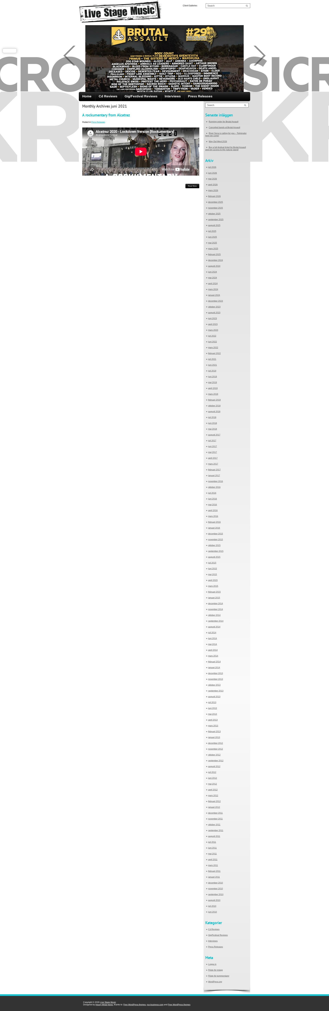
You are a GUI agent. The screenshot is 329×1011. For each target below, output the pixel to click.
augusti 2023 (214, 312)
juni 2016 (212, 499)
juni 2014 (212, 638)
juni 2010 (212, 912)
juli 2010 (212, 906)
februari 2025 (214, 254)
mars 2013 (213, 726)
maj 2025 (212, 243)
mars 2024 (213, 289)
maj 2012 (212, 784)
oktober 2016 (214, 487)
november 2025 (215, 208)
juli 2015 (212, 563)
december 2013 (215, 673)
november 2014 (215, 609)
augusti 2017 (214, 435)
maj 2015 (212, 574)
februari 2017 (214, 470)
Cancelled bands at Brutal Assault (224, 127)
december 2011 (215, 813)
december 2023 (215, 301)
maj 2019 (212, 382)
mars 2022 (213, 347)
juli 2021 (212, 359)
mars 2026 (213, 190)
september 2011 (215, 830)
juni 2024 (212, 272)
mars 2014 (213, 656)
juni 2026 (212, 173)
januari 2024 (214, 295)
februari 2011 (214, 871)
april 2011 (212, 859)
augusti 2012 (214, 766)
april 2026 (213, 184)
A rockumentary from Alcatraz (106, 115)
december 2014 (215, 603)
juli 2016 (212, 493)
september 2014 (215, 621)
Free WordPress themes (134, 1004)
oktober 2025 (214, 214)
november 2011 (215, 819)
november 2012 (215, 749)
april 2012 (213, 790)
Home (87, 96)
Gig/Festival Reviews (141, 96)
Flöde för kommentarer (218, 976)
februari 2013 (214, 731)
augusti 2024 (214, 266)
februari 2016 (214, 522)
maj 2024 (212, 278)
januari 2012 (214, 807)
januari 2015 (214, 598)
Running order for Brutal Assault (223, 121)
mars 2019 (213, 394)
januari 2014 (214, 667)
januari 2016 (214, 528)
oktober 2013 (214, 685)
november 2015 (215, 539)
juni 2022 (212, 342)
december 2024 (215, 260)
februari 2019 (214, 400)
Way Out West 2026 (218, 141)
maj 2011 (212, 854)
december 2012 (215, 743)
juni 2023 (212, 318)
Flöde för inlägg (215, 970)
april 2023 (213, 324)
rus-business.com (155, 1004)
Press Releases (200, 96)
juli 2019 (212, 371)
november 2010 (215, 888)
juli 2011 (212, 842)
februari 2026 (214, 196)
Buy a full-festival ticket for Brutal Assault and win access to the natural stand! (225, 148)
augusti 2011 (214, 836)
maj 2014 (212, 644)
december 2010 (215, 883)
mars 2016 (213, 516)
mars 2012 (213, 795)
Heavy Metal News (104, 1004)
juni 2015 (212, 568)
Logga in (212, 964)
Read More (192, 186)
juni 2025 (212, 237)
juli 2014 (212, 632)
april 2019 (213, 388)
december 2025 (215, 202)
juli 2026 (212, 167)
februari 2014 (214, 662)
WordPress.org (215, 982)
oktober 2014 (214, 615)
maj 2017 (212, 452)
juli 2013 (212, 702)
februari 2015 (214, 592)
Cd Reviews (108, 96)
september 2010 (215, 894)
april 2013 (213, 720)
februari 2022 (214, 353)
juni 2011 (212, 848)
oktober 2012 (214, 755)
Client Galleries (190, 5)
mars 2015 (213, 586)
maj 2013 (212, 714)
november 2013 (215, 679)
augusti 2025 (214, 225)
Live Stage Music (108, 1002)
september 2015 (215, 551)
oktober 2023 (214, 307)
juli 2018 (212, 417)
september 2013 (215, 691)
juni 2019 (212, 376)
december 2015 (215, 534)
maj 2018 (212, 429)
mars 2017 (213, 464)
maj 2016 (212, 504)
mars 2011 (213, 865)
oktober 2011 (214, 824)
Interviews (173, 96)
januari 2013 (214, 737)
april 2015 (213, 580)
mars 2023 (213, 330)
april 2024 (213, 283)
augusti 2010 (214, 900)
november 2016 (215, 481)
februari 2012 (214, 801)
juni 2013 (212, 708)
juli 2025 (212, 231)
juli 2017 (212, 440)
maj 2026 (212, 179)
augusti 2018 (214, 411)
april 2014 (213, 650)
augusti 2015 (214, 557)
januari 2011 (214, 877)
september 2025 (215, 219)
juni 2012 (212, 778)
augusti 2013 (214, 696)
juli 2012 (212, 772)
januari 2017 (214, 475)
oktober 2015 (214, 545)
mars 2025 (213, 248)
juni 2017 (212, 446)
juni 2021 (212, 365)
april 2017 (213, 458)
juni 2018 (212, 423)
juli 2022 (212, 336)
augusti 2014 (214, 627)
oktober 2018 (214, 406)
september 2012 (215, 760)
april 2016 (213, 510)
